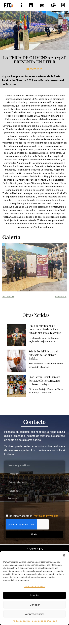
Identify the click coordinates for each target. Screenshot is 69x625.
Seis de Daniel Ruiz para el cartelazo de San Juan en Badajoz (43, 355)
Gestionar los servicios (34, 586)
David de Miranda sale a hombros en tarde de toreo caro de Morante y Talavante (45, 329)
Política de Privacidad (45, 516)
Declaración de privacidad (44, 621)
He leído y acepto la (33, 516)
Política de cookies (21, 621)
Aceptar (34, 595)
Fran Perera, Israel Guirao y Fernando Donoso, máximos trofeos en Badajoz (44, 380)
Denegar (34, 604)
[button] (64, 555)
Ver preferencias (35, 614)
